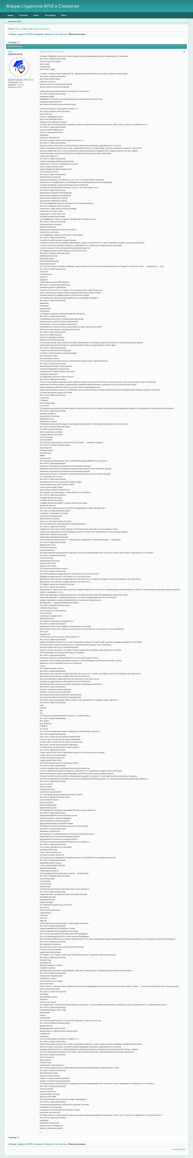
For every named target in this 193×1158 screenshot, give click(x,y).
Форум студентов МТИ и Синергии (26, 34)
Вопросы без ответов (56, 34)
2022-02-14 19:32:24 (56, 51)
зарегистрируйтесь (41, 29)
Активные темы (14, 21)
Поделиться (44, 51)
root (10, 52)
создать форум (178, 1149)
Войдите (25, 29)
